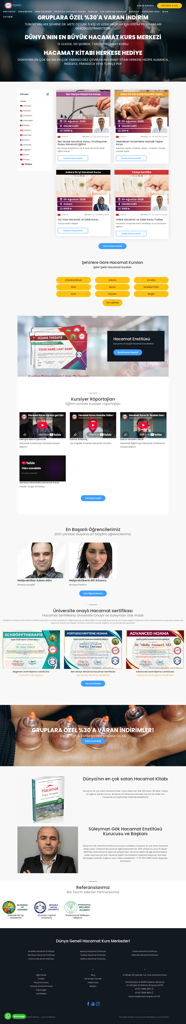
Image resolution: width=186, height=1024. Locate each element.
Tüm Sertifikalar (93, 683)
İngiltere (27, 149)
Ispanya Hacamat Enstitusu (93, 951)
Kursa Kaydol (145, 5)
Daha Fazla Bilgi (93, 741)
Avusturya (27, 115)
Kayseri (112, 294)
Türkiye (28, 164)
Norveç (26, 159)
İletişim (93, 986)
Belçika (26, 125)
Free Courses (43, 11)
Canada (27, 130)
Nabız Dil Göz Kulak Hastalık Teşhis (142, 94)
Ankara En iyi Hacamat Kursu (83, 172)
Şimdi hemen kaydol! (128, 352)
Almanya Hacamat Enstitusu (41, 955)
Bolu (73, 287)
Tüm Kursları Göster (112, 246)
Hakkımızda (93, 982)
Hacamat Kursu (41, 982)
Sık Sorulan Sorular (93, 978)
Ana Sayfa (9, 11)
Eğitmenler (41, 975)
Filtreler (24, 94)
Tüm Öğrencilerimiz (93, 593)
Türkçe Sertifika (141, 172)
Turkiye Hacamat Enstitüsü (93, 955)
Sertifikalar (41, 993)
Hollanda (27, 144)
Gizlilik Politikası (32, 1017)
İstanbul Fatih (151, 287)
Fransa (26, 140)
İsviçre (26, 154)
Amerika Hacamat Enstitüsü (41, 951)
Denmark (27, 135)
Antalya (151, 280)
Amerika (27, 110)
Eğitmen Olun (169, 5)
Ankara (112, 280)
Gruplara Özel (151, 11)
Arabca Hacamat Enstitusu (93, 958)
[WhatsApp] (8, 1016)
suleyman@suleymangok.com (143, 996)
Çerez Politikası (48, 1017)
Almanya (27, 106)
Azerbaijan (28, 120)
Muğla (151, 294)
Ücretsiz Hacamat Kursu (41, 986)
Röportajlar (41, 990)
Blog (93, 975)
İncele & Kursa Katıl (72, 158)
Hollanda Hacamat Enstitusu (144, 955)
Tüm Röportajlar (93, 498)
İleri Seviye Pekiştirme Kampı (83, 94)
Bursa (112, 287)
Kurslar (41, 978)
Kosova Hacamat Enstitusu (41, 958)
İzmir (73, 294)
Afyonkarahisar (73, 280)
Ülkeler (93, 11)
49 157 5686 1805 (143, 989)
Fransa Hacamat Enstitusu (144, 951)
